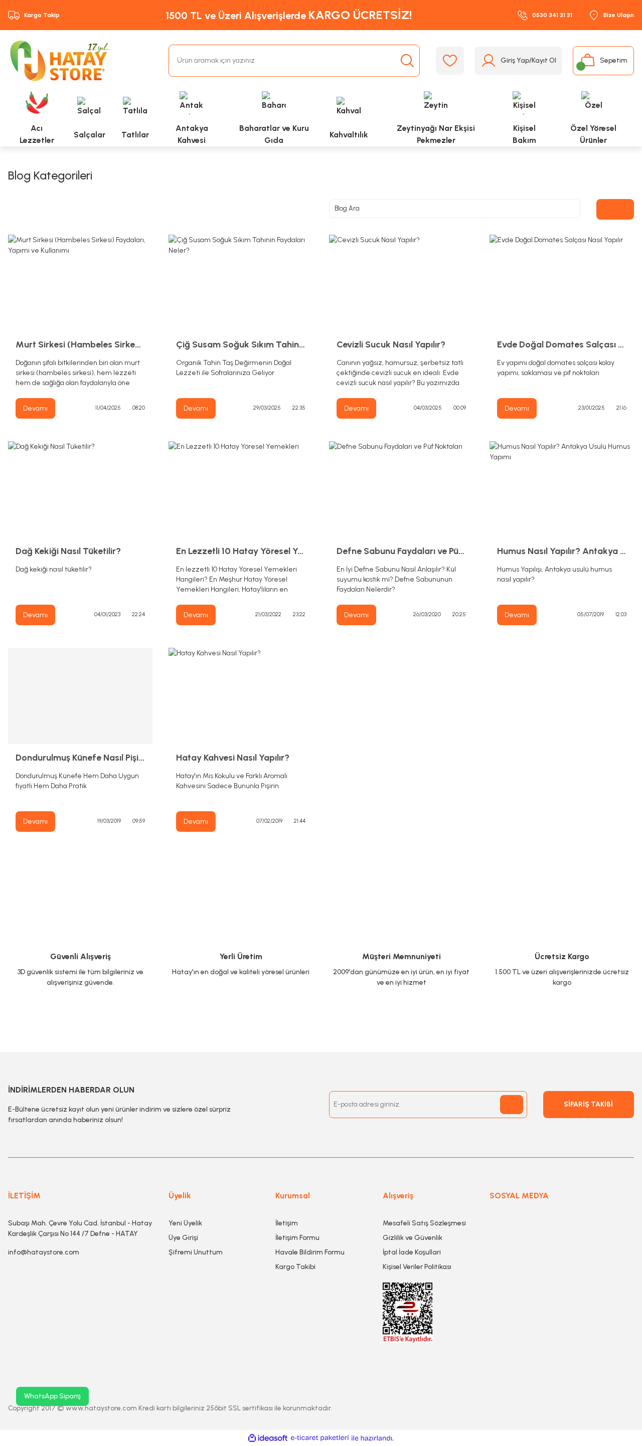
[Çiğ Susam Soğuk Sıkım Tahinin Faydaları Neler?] (241, 283)
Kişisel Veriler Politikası (417, 1266)
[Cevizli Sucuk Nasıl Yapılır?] (401, 283)
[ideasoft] (268, 1438)
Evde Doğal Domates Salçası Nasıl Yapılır (561, 344)
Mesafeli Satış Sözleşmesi (424, 1223)
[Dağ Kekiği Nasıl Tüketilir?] (80, 489)
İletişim (286, 1223)
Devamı (35, 408)
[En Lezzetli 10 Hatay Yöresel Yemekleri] (241, 489)
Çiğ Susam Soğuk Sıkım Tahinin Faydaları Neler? (240, 344)
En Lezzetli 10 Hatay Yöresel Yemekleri (240, 551)
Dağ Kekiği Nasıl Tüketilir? (68, 551)
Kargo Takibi (295, 1266)
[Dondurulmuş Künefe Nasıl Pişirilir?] (80, 696)
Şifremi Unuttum (196, 1252)
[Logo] (60, 60)
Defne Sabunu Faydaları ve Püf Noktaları (401, 551)
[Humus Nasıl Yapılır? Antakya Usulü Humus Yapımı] (562, 489)
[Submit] (511, 1104)
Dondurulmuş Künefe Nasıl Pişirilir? (80, 757)
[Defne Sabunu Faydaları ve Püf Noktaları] (401, 489)
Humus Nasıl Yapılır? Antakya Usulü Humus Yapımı (561, 551)
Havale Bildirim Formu (310, 1252)
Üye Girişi (183, 1237)
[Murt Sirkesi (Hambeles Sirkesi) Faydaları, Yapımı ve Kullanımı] (80, 283)
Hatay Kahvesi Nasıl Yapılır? (232, 757)
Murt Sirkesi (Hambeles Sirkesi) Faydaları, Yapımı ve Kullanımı (80, 344)
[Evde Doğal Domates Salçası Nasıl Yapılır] (562, 283)
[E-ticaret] (319, 1438)
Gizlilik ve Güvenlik (412, 1237)
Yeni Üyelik (185, 1223)
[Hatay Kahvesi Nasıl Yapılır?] (241, 696)
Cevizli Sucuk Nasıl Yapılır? (391, 344)
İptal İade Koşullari (412, 1252)
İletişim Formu (297, 1237)
